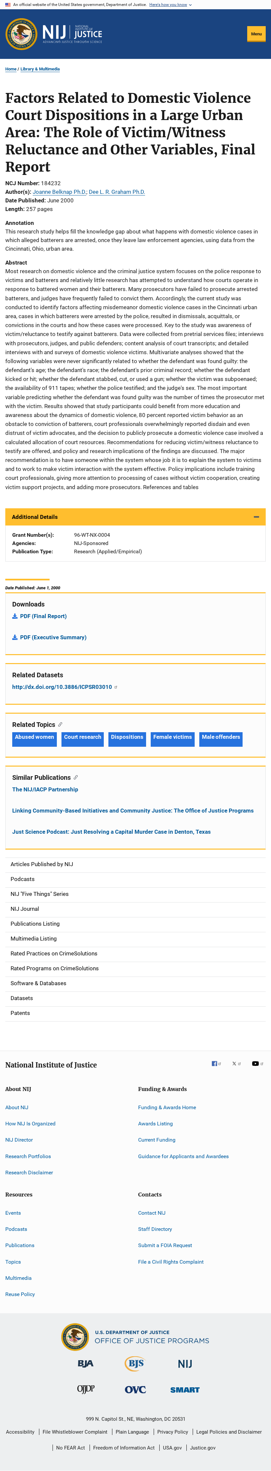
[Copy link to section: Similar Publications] (74, 777)
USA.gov (172, 1448)
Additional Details (35, 517)
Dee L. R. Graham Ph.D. (117, 192)
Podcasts (16, 1229)
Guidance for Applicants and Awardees (183, 1156)
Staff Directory (155, 1229)
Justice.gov (202, 1448)
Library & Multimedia (40, 68)
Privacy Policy (172, 1432)
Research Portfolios (28, 1156)
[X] (239, 1068)
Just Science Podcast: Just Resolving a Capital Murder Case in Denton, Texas (111, 831)
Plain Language (132, 1432)
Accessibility (20, 1432)
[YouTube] (259, 1068)
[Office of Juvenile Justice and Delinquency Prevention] (86, 1395)
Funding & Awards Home (167, 1107)
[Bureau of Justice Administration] (86, 1369)
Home (11, 68)
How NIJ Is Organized (30, 1123)
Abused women (34, 737)
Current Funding (156, 1140)
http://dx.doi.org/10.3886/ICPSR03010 (62, 687)
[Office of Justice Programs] (21, 34)
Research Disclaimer (29, 1172)
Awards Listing (155, 1123)
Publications (19, 1245)
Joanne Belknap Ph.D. (59, 192)
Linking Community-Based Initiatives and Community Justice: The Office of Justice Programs (133, 810)
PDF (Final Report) (43, 616)
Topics (13, 1261)
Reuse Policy (20, 1294)
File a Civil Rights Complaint (171, 1261)
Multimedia (18, 1278)
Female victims (172, 737)
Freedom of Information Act (124, 1448)
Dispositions (127, 737)
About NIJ (16, 1107)
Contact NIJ (152, 1212)
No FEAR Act (70, 1448)
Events (13, 1212)
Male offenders (221, 737)
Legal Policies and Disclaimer (229, 1432)
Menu (256, 33)
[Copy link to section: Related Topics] (58, 724)
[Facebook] (219, 1068)
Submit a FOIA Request (165, 1245)
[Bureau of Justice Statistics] (135, 1373)
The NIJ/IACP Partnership (45, 789)
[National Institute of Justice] (185, 1369)
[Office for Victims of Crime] (135, 1394)
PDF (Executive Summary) (53, 637)
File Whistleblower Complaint (75, 1432)
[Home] (72, 34)
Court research (82, 737)
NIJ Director (19, 1140)
